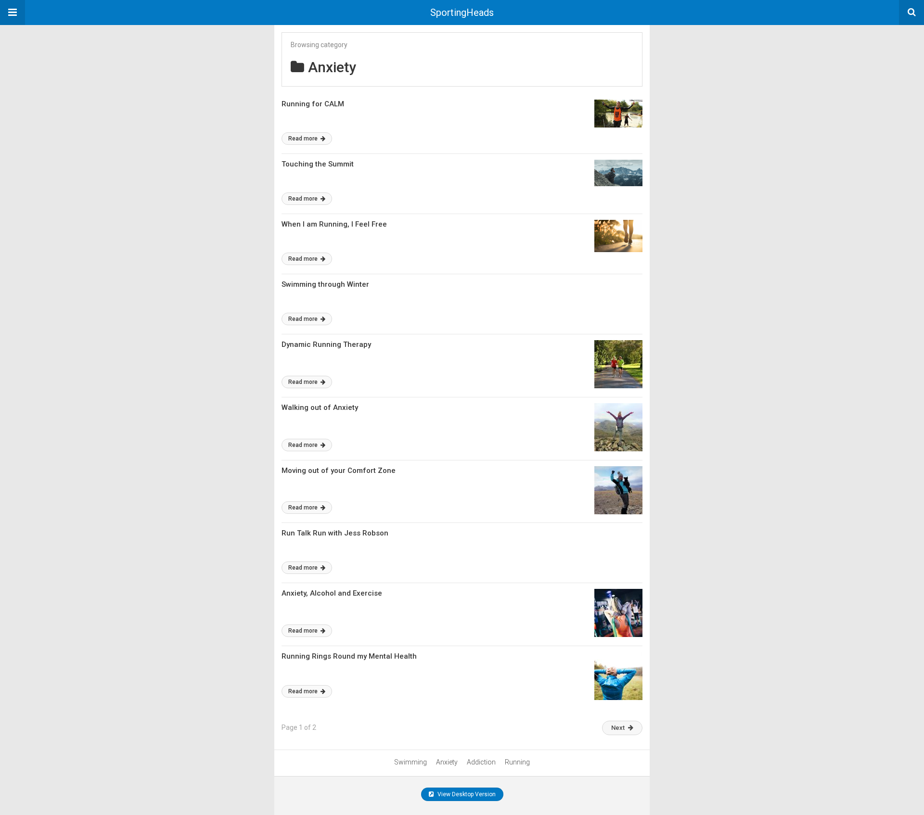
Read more (303, 138)
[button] (12, 12)
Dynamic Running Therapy (326, 344)
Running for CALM (313, 104)
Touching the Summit (318, 164)
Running (517, 762)
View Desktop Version (466, 794)
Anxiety (447, 762)
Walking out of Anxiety (320, 407)
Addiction (481, 762)
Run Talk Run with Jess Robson (335, 533)
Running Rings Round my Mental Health (349, 656)
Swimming (410, 762)
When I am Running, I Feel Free (334, 224)
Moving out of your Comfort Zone (339, 470)
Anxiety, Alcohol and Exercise (332, 593)
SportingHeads (462, 12)
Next (618, 727)
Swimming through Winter (325, 284)
